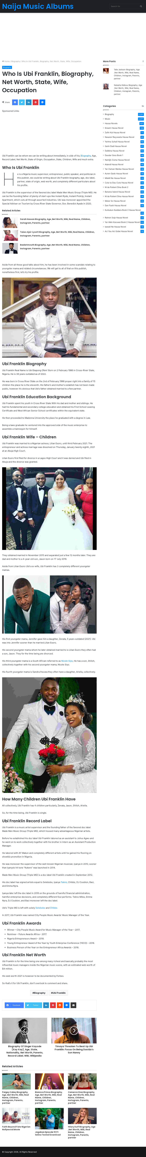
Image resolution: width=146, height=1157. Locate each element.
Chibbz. (54, 907)
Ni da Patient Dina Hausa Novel (119, 196)
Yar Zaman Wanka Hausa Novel (119, 169)
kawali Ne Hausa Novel (115, 227)
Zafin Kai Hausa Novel (115, 132)
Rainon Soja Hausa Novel (116, 217)
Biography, (86, 155)
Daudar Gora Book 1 (114, 155)
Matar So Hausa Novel (115, 201)
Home (7, 61)
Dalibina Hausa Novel (114, 151)
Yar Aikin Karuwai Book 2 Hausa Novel (122, 222)
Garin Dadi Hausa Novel (116, 146)
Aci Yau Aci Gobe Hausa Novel (119, 231)
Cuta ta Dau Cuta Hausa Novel (119, 183)
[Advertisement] (73, 36)
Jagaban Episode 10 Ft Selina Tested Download (48, 1133)
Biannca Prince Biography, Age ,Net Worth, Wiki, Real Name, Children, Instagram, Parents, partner (48, 1097)
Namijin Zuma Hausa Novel (117, 160)
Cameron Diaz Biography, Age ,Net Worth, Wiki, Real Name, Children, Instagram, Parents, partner (81, 1097)
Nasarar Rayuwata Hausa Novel (119, 137)
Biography (15, 61)
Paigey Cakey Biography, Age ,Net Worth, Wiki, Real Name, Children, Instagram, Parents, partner (15, 1097)
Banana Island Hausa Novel (117, 192)
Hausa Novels (111, 123)
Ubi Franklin (59, 992)
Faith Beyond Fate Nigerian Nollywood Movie (16, 1128)
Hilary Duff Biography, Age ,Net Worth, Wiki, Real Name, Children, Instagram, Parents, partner (81, 1132)
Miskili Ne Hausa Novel (115, 178)
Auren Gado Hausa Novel (116, 173)
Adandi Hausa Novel (114, 164)
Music (107, 119)
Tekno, (64, 882)
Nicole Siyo (67, 661)
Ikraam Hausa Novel (114, 128)
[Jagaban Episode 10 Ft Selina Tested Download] (49, 1118)
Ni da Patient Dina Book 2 (116, 187)
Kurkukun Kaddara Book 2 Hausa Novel (123, 210)
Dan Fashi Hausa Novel (115, 205)
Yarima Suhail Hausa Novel (117, 142)
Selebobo (40, 907)
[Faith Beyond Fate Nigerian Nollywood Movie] (16, 1116)
